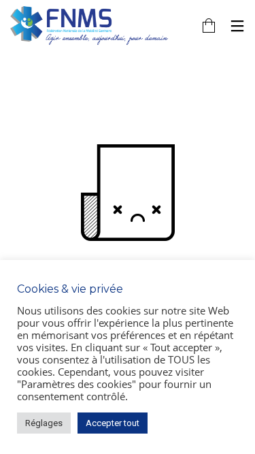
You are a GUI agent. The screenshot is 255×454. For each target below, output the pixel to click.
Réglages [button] (44, 423)
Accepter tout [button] (112, 423)
